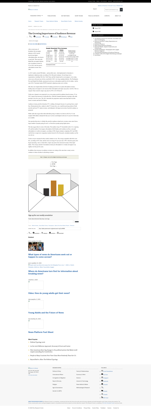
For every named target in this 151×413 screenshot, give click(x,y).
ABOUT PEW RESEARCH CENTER (35, 401)
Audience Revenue (100, 44)
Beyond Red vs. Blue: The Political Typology (44, 359)
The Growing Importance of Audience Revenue (107, 52)
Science (78, 378)
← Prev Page (53, 162)
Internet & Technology (82, 381)
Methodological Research (83, 387)
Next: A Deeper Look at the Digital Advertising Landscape (53, 157)
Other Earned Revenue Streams (103, 45)
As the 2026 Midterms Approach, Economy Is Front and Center (50, 346)
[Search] (121, 9)
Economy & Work (80, 374)
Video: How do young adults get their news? (49, 293)
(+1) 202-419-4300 (32, 375)
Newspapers (51, 225)
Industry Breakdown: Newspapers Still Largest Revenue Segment (107, 50)
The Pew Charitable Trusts (108, 403)
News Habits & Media (82, 384)
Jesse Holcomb (33, 44)
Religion (55, 384)
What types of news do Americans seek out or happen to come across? (50, 255)
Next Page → (53, 166)
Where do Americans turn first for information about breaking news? (53, 272)
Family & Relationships (82, 371)
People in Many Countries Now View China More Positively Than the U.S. (53, 355)
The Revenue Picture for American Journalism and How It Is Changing (48, 29)
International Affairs (58, 374)
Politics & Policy (57, 371)
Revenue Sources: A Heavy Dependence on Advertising (106, 41)
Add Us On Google (33, 41)
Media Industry (35, 225)
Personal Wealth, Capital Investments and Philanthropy (106, 47)
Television (72, 225)
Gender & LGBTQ (57, 391)
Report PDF (98, 28)
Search (95, 9)
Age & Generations (57, 387)
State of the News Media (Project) (62, 225)
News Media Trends (43, 225)
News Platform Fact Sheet (40, 332)
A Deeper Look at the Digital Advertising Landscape (108, 53)
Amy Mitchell (43, 44)
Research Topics (35, 15)
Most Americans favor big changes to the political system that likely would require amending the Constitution (53, 351)
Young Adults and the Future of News (46, 312)
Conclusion (98, 55)
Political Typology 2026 (37, 342)
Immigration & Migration (59, 378)
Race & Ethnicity (57, 381)
